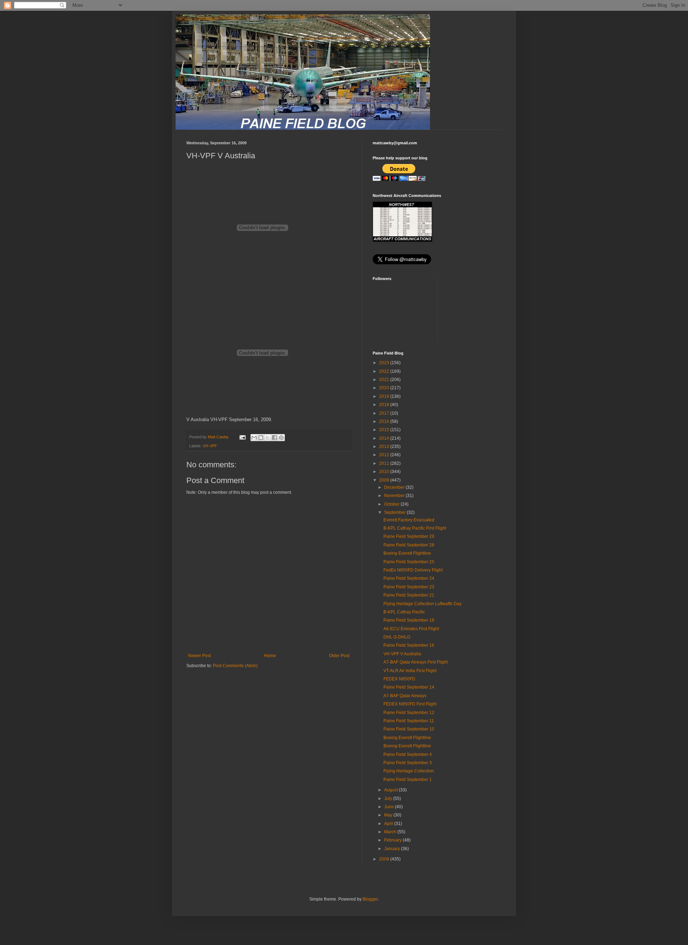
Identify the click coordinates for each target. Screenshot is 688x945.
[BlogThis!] (260, 437)
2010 (384, 471)
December (395, 487)
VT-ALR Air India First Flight (409, 670)
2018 (384, 404)
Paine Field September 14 (408, 687)
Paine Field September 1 (407, 779)
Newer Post (199, 655)
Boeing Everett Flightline (407, 553)
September (395, 512)
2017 (384, 413)
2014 (384, 438)
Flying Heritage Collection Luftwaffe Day (422, 603)
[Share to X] (267, 437)
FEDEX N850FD (399, 678)
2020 (384, 387)
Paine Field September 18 (408, 620)
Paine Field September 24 (408, 578)
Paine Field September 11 (408, 720)
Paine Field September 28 (408, 545)
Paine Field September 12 (408, 712)
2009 (384, 480)
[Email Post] (242, 437)
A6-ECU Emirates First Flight (411, 628)
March (390, 831)
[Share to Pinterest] (281, 437)
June (389, 806)
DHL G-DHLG (396, 637)
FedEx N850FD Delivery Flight (413, 570)
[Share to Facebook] (274, 437)
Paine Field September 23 (408, 586)
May (388, 815)
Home (270, 655)
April (389, 823)
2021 (384, 379)
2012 (384, 454)
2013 (384, 446)
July (388, 798)
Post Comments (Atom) (235, 665)
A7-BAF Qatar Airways (404, 695)
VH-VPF (210, 446)
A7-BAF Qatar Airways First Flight (415, 662)
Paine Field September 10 (408, 729)
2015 (384, 429)
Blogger (370, 899)
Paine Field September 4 (407, 754)
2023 (384, 362)
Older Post (339, 655)
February (393, 840)
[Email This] (254, 437)
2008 (384, 859)
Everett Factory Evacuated (408, 519)
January (392, 848)
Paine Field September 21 (408, 595)
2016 (384, 421)
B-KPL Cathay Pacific (404, 611)
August (391, 789)
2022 (384, 371)
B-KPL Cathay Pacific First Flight (414, 528)
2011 (384, 463)
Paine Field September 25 (408, 561)
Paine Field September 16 (408, 645)
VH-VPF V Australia (402, 653)
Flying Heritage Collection (408, 770)
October (392, 504)
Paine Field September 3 (407, 762)
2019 (384, 396)
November (395, 495)
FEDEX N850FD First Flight (409, 704)
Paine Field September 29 (408, 536)
